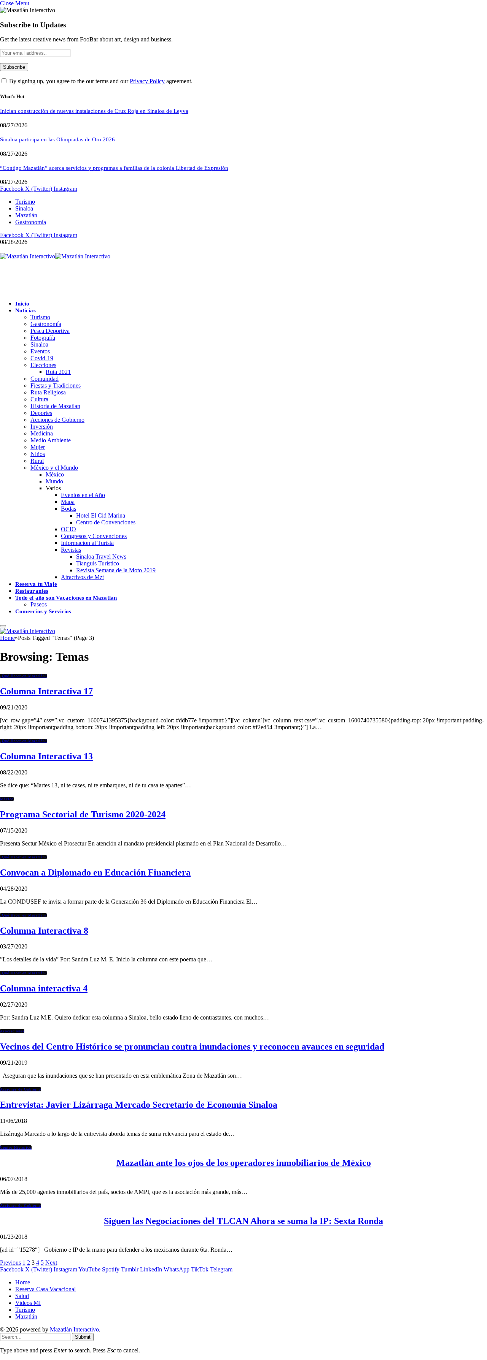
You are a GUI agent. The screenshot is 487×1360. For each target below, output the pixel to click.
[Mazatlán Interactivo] (55, 256)
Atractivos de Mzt (82, 577)
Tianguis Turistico (97, 563)
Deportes (41, 413)
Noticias (25, 310)
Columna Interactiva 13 (46, 756)
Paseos (38, 604)
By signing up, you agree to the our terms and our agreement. (100, 81)
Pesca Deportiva (50, 331)
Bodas (68, 508)
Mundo (54, 481)
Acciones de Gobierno (57, 419)
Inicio (22, 304)
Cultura (39, 399)
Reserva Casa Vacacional (45, 1289)
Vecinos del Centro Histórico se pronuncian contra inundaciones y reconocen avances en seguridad (192, 1046)
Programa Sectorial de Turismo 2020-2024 (83, 814)
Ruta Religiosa (48, 392)
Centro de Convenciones (105, 522)
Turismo (25, 201)
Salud (22, 1296)
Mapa (68, 502)
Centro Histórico (16, 1147)
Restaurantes (31, 591)
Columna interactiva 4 (44, 988)
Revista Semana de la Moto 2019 (116, 570)
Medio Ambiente (50, 440)
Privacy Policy (147, 81)
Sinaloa (24, 208)
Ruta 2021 (58, 372)
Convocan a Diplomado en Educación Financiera (95, 872)
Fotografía (42, 337)
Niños (37, 454)
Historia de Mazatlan (55, 406)
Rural (37, 461)
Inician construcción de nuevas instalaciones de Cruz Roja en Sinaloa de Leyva (94, 111)
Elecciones (43, 365)
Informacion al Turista (87, 543)
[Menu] (3, 626)
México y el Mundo (54, 467)
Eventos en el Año (83, 495)
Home (22, 1282)
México (55, 474)
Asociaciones (12, 1031)
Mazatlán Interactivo (74, 1329)
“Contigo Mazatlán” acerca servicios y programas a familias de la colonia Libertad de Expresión (114, 168)
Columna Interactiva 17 (46, 691)
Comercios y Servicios (43, 611)
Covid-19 (41, 358)
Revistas (71, 549)
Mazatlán (26, 215)
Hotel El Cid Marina (100, 515)
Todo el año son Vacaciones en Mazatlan (66, 598)
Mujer (37, 447)
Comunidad (44, 378)
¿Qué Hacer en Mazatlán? (23, 676)
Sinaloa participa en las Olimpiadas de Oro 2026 (57, 139)
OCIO (68, 529)
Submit (83, 1337)
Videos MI (28, 1303)
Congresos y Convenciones (94, 536)
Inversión (41, 426)
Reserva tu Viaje (36, 584)
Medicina (41, 433)
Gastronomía (30, 222)
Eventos (40, 351)
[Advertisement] (138, 277)
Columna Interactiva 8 (44, 931)
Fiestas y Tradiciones (55, 385)
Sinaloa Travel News (101, 556)
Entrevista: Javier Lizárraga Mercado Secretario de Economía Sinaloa (138, 1105)
